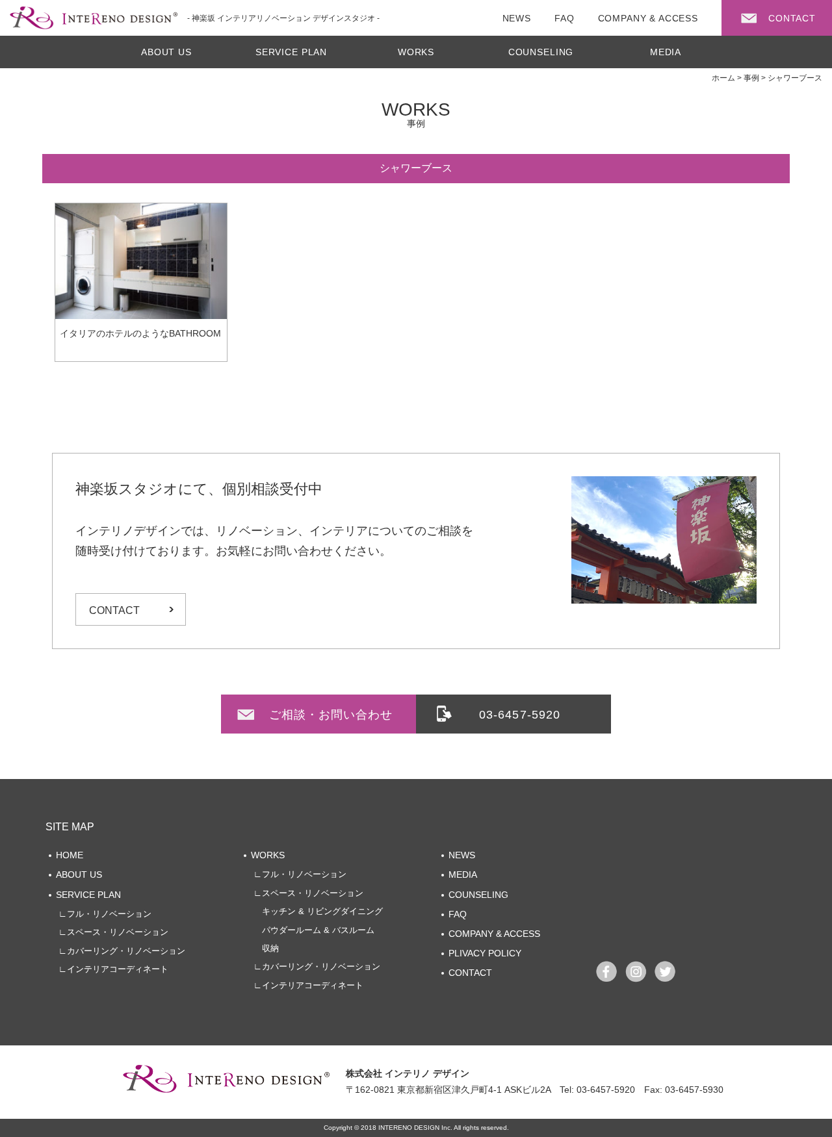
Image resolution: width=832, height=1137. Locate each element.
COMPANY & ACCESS (494, 933)
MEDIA (665, 52)
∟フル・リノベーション (104, 914)
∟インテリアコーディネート (113, 969)
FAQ (457, 914)
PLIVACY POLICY (484, 953)
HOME (69, 855)
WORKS (416, 52)
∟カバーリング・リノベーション (121, 951)
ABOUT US (166, 52)
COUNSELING (540, 52)
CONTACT (114, 610)
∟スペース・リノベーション (113, 932)
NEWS (461, 855)
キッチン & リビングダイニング (318, 911)
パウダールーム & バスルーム (314, 930)
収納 (266, 948)
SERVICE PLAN (291, 52)
